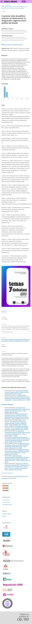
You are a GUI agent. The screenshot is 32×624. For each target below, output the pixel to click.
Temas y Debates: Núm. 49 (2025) (18, 424)
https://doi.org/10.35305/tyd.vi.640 (13, 44)
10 (10, 473)
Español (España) (6, 514)
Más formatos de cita (7, 332)
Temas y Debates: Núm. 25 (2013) (13, 393)
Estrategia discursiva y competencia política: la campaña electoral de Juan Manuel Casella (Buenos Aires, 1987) (17, 445)
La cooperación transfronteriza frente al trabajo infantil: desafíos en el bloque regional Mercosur (17, 432)
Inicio (3, 5)
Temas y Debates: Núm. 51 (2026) (15, 434)
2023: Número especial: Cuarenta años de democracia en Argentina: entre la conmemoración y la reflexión (15, 7)
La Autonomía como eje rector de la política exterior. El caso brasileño (17, 391)
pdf (5, 311)
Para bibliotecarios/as (7, 504)
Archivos (8, 5)
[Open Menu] (1, 1)
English (4, 516)
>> (13, 473)
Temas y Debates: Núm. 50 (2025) (16, 411)
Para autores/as (6, 502)
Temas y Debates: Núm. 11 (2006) (21, 400)
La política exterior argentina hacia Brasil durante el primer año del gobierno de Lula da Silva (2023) (17, 409)
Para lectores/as (6, 500)
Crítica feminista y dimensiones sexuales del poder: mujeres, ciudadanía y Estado (16, 423)
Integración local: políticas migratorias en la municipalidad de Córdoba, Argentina (17, 427)
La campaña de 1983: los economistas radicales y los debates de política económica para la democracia (17, 451)
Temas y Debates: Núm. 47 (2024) (20, 418)
